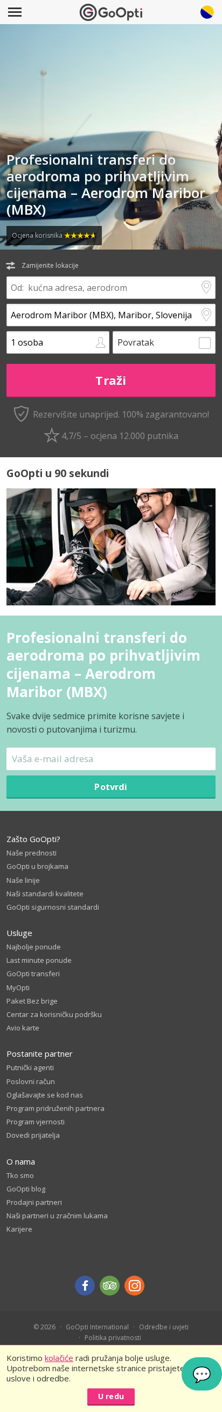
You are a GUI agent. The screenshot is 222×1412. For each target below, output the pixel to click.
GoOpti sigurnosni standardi (52, 907)
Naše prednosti (31, 853)
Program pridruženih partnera (55, 1108)
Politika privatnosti (113, 1337)
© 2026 (44, 1326)
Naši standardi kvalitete (45, 893)
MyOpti (18, 987)
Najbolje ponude (33, 947)
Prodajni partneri (34, 1202)
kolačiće (59, 1357)
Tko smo (20, 1175)
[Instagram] (134, 1286)
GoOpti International (97, 1326)
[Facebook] (85, 1286)
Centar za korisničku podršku (54, 1014)
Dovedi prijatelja (33, 1135)
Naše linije (23, 880)
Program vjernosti (35, 1121)
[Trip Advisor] (110, 1286)
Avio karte (22, 1028)
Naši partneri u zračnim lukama (57, 1215)
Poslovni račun (30, 1081)
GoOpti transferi (33, 973)
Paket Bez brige (32, 1001)
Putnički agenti (30, 1067)
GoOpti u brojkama (37, 866)
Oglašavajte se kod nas (44, 1095)
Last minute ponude (39, 960)
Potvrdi (110, 786)
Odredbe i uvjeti (164, 1326)
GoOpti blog (25, 1189)
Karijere (19, 1229)
